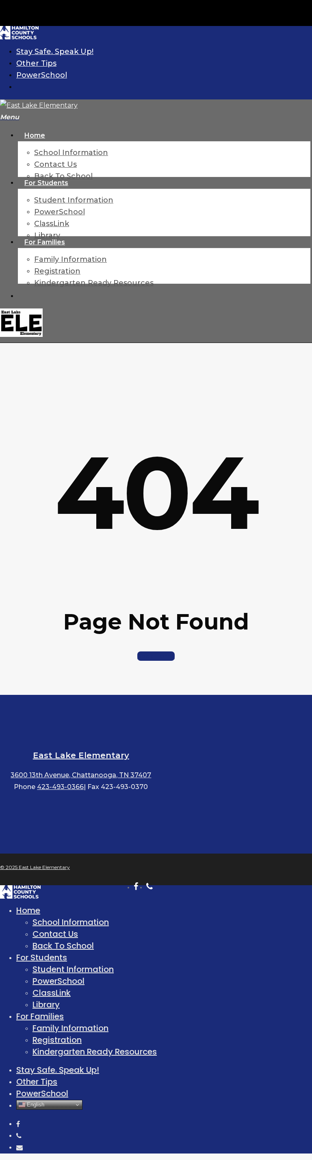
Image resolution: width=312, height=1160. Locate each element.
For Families (40, 1016)
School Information (70, 922)
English (34, 1105)
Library (46, 1004)
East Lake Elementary (81, 755)
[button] (9, 117)
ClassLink (51, 992)
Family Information (70, 1028)
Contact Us (55, 934)
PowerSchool (58, 981)
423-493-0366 (60, 787)
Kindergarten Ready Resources (94, 1051)
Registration (57, 1040)
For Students (41, 957)
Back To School (63, 945)
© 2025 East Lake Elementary (35, 867)
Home (28, 910)
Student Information (73, 969)
